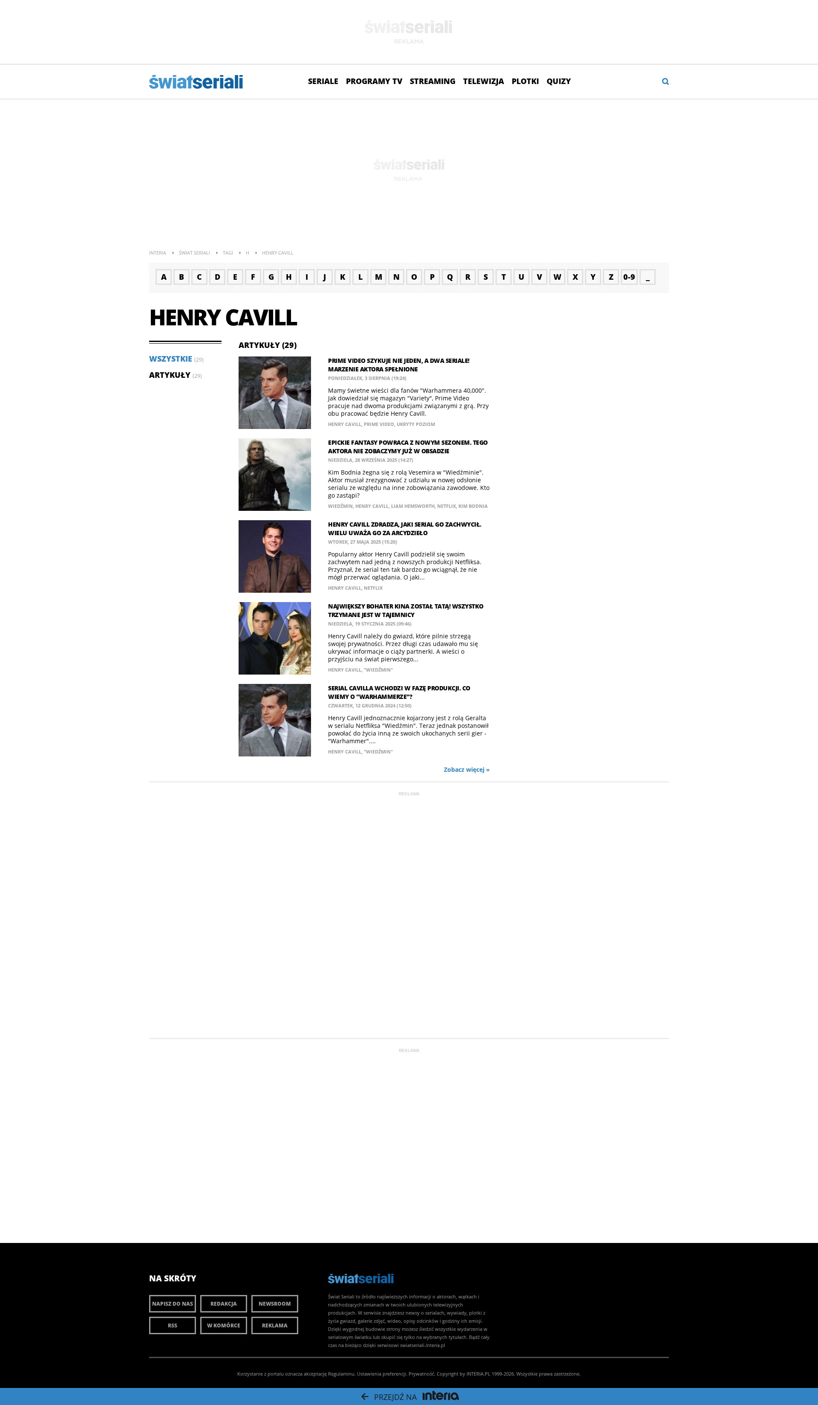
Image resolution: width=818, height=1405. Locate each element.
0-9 (629, 277)
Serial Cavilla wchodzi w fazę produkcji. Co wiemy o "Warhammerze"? (399, 692)
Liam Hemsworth (413, 506)
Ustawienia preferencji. (382, 1373)
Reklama (275, 1325)
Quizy (559, 81)
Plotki (525, 81)
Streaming (432, 81)
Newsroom (275, 1303)
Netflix (446, 506)
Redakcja (223, 1303)
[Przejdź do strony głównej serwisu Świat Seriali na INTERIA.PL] (196, 82)
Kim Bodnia (473, 506)
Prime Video (379, 424)
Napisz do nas (172, 1303)
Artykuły (169, 375)
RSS (172, 1325)
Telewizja (483, 81)
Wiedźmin (340, 506)
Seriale (323, 81)
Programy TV (374, 81)
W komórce (223, 1325)
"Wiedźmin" (378, 669)
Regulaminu (341, 1373)
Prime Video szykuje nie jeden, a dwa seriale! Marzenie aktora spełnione (398, 364)
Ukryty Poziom (416, 424)
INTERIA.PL (478, 1373)
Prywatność (421, 1373)
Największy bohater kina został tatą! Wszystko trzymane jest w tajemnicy (406, 610)
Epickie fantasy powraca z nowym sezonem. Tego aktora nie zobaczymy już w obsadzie (408, 446)
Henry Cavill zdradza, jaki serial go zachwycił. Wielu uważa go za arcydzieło (404, 528)
